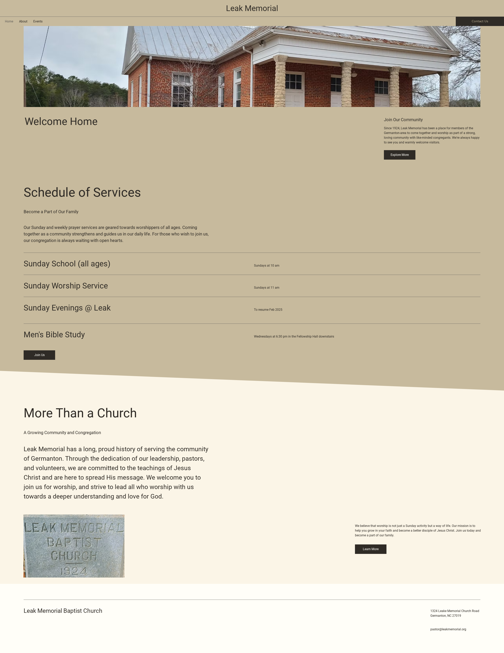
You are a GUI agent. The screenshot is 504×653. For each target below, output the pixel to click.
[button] (399, 155)
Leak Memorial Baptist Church (63, 610)
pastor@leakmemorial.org (448, 629)
